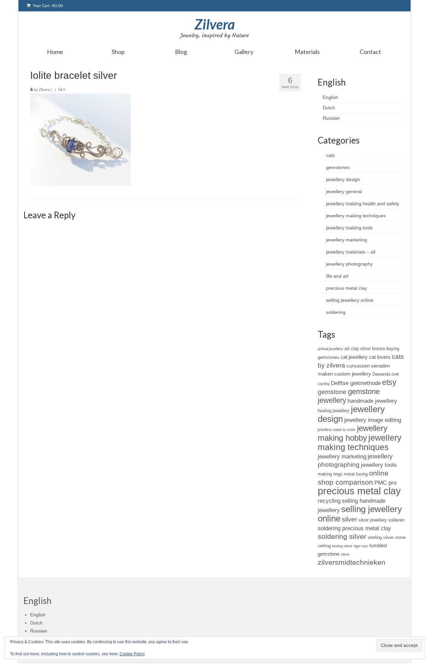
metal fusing (356, 474)
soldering (336, 312)
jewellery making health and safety (362, 203)
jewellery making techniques (356, 215)
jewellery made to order (337, 430)
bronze (378, 348)
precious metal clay (346, 288)
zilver (345, 554)
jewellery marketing (346, 239)
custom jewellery (352, 374)
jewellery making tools (349, 227)
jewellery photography (349, 264)
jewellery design (343, 179)
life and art (337, 276)
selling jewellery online (349, 300)
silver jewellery (372, 519)
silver (349, 519)
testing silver (342, 546)
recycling (329, 500)
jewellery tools (379, 464)
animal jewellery (330, 349)
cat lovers (379, 357)
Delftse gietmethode (356, 383)
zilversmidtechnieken (351, 562)
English (330, 97)
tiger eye (361, 546)
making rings (330, 474)
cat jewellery (354, 357)
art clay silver (358, 348)
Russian (331, 118)
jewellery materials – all (350, 252)
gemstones (338, 167)
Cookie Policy (132, 654)
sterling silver (380, 537)
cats (330, 155)
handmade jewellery (372, 400)
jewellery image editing (372, 420)
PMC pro (385, 482)
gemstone (332, 391)
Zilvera (214, 24)
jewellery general (344, 191)
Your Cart (47, 5)
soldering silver (342, 536)
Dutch (329, 107)
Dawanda (381, 374)
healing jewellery (334, 410)
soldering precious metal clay (354, 528)
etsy (389, 382)
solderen (396, 519)
